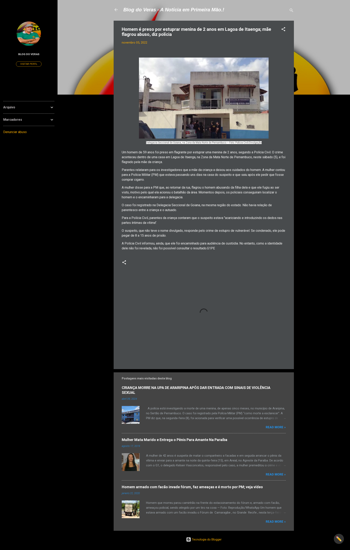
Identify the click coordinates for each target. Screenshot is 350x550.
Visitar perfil (28, 64)
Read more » (276, 427)
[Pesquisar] (291, 11)
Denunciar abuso (15, 132)
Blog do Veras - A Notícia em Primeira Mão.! (173, 9)
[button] (283, 30)
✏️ (339, 539)
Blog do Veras (28, 54)
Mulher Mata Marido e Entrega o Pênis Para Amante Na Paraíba (174, 440)
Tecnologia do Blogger (206, 539)
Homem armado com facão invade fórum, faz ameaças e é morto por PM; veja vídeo (192, 487)
